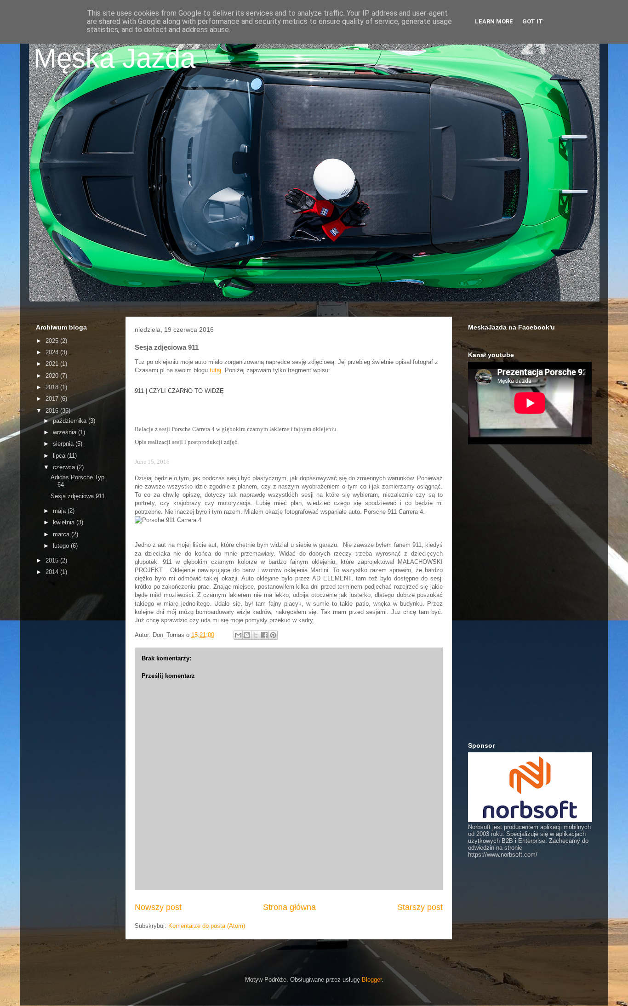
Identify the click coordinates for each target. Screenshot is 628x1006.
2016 (53, 410)
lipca (60, 455)
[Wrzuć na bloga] (246, 635)
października (70, 420)
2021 (53, 363)
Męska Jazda (114, 58)
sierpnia (64, 443)
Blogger (372, 979)
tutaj (215, 370)
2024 (53, 352)
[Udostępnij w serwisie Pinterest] (273, 635)
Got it (532, 21)
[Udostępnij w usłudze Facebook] (264, 635)
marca (62, 534)
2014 (53, 571)
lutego (62, 545)
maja (60, 510)
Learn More (494, 21)
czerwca (65, 467)
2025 (53, 340)
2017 (53, 398)
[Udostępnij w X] (255, 635)
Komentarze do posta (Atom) (206, 925)
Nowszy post (158, 907)
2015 (53, 560)
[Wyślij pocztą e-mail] (238, 635)
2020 (53, 375)
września (65, 432)
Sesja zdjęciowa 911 (78, 496)
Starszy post (420, 907)
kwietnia (64, 522)
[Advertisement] (72, 726)
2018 (53, 387)
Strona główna (289, 907)
